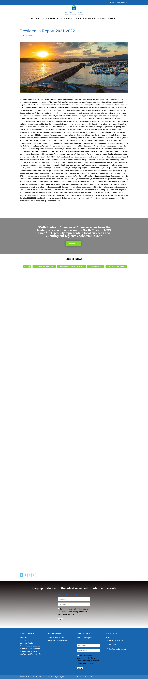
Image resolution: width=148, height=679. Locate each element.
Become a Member (27, 643)
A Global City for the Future (30, 648)
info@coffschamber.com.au (116, 649)
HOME (31, 18)
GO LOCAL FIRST (66, 18)
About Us (23, 638)
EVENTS (78, 18)
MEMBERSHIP (51, 18)
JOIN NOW (124, 2)
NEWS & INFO (88, 18)
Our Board (23, 640)
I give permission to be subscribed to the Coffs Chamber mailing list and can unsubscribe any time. (73, 611)
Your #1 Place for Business (30, 646)
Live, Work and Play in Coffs (30, 654)
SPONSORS (101, 18)
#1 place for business (27, 35)
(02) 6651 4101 (111, 645)
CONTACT (111, 18)
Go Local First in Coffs (28, 651)
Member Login (115, 2)
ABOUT (38, 18)
